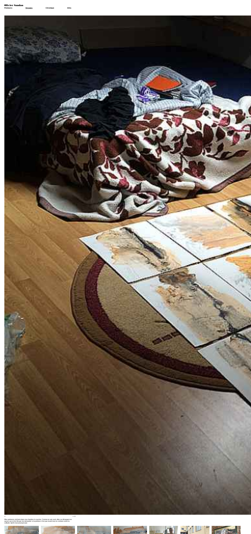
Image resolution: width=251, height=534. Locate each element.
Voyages (29, 8)
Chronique (50, 8)
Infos (69, 8)
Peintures (8, 8)
